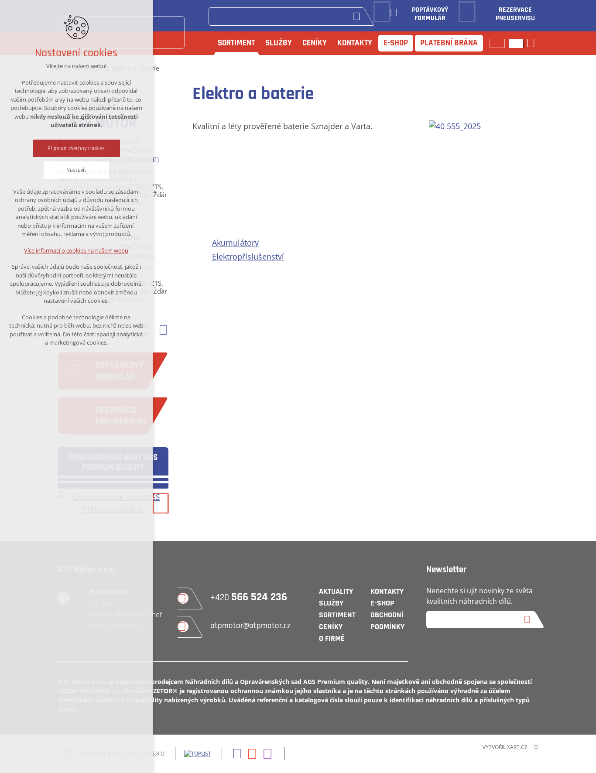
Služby (278, 43)
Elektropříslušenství (248, 256)
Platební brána (449, 43)
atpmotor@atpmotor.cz (250, 625)
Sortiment (236, 43)
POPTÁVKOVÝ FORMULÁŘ (430, 14)
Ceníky (314, 43)
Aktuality (336, 591)
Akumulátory (235, 242)
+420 (248, 597)
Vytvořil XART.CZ (505, 747)
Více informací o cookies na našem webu (76, 250)
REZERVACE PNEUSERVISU (515, 14)
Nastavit (76, 170)
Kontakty (354, 43)
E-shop (396, 43)
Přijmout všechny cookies (76, 148)
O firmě (332, 638)
